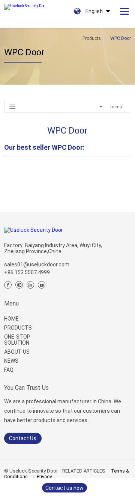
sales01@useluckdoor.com (36, 264)
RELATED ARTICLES (83, 471)
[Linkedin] (30, 285)
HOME (11, 319)
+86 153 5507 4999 (27, 272)
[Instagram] (19, 285)
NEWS (11, 361)
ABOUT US (17, 352)
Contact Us (22, 438)
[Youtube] (41, 285)
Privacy (44, 476)
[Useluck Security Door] (24, 5)
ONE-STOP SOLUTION (17, 340)
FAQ (9, 370)
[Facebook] (8, 285)
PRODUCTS (18, 328)
